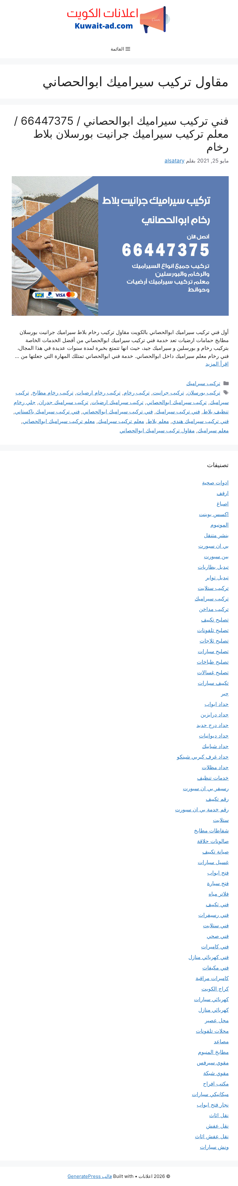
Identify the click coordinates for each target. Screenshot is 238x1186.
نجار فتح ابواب (213, 1105)
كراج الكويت (215, 989)
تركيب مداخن (214, 609)
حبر (225, 693)
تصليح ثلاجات (214, 641)
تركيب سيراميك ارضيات (117, 402)
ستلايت (221, 820)
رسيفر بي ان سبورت (206, 788)
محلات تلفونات (212, 1031)
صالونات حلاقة (213, 841)
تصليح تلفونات (213, 630)
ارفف (223, 493)
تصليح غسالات (213, 672)
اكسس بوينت (214, 514)
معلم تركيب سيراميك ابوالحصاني (59, 421)
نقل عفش (217, 1126)
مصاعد (221, 1041)
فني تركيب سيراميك (178, 411)
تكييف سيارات (213, 683)
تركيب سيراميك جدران (63, 402)
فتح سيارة (218, 883)
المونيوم (219, 525)
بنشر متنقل (216, 535)
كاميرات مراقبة (212, 978)
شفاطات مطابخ (211, 830)
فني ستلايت (216, 925)
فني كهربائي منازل (208, 957)
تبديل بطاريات (213, 567)
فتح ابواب (218, 873)
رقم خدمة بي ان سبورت (202, 809)
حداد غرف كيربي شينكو (203, 757)
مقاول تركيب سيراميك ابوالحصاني (157, 430)
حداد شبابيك (215, 746)
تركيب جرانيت (168, 393)
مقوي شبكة (216, 1073)
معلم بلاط (158, 421)
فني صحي (218, 936)
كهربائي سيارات (211, 999)
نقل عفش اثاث (212, 1136)
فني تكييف (217, 904)
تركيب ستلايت (213, 588)
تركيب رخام (137, 393)
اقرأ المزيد (217, 364)
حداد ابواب (217, 704)
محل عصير (217, 1020)
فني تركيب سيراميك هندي (200, 421)
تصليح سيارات (213, 651)
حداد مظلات (215, 767)
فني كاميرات (215, 946)
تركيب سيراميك (203, 383)
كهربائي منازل (213, 1010)
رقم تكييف (217, 799)
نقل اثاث (219, 1115)
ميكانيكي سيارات (210, 1094)
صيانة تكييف (215, 852)
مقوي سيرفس (213, 1062)
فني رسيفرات (213, 915)
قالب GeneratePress (90, 1176)
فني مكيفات (215, 968)
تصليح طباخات (213, 662)
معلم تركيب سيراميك (121, 421)
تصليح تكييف (215, 620)
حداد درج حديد (212, 725)
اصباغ (223, 504)
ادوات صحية (215, 482)
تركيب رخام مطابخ (52, 393)
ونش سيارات (214, 1147)
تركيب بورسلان (203, 393)
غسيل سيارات (213, 862)
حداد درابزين (215, 714)
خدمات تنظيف (213, 778)
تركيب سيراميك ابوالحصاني (177, 402)
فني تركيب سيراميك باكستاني (47, 411)
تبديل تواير (217, 577)
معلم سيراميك (213, 430)
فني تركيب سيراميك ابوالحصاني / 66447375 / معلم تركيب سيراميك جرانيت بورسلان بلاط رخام (121, 133)
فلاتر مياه (219, 894)
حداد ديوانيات (214, 736)
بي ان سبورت (213, 546)
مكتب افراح (216, 1084)
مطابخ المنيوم (213, 1052)
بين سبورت (216, 556)
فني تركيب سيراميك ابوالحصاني (118, 411)
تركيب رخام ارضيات (99, 393)
